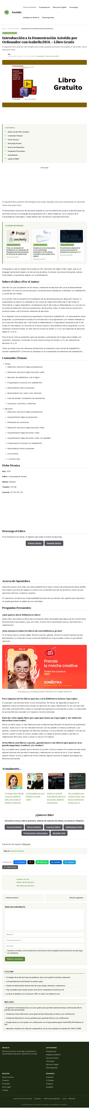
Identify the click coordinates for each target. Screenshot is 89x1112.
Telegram (49, 1084)
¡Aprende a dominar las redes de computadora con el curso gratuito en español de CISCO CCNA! (43, 1028)
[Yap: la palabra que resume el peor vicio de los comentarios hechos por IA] (77, 781)
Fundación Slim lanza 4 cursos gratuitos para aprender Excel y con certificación (37, 1018)
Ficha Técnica (13, 140)
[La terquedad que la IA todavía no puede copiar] (35, 781)
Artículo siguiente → (77, 898)
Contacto (5, 1080)
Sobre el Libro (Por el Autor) (18, 132)
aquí (27, 692)
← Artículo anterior (11, 898)
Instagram (49, 1087)
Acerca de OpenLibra (16, 147)
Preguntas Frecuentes (16, 151)
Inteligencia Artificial (31, 17)
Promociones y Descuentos (36, 833)
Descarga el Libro (15, 143)
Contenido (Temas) (15, 136)
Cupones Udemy (53, 827)
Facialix (17, 12)
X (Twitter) (50, 1080)
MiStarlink (71, 1098)
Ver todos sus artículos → (26, 886)
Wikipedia (26, 844)
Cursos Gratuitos (14, 827)
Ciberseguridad (48, 17)
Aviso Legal (6, 1087)
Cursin (64, 1098)
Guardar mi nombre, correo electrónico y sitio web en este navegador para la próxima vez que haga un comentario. (44, 952)
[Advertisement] (44, 115)
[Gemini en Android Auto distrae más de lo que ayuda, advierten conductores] (56, 781)
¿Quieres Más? (13, 159)
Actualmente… (13, 155)
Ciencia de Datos (29, 7)
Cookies (5, 1090)
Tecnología (73, 7)
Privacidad (6, 1084)
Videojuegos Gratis (74, 827)
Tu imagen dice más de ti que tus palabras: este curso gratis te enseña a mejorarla (38, 977)
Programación (44, 7)
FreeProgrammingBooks (51, 1098)
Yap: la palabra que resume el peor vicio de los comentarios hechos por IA (35, 990)
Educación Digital (52, 1064)
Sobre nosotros (8, 1077)
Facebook (49, 1077)
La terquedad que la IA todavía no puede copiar (35, 796)
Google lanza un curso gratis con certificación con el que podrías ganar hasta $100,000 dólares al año (43, 1023)
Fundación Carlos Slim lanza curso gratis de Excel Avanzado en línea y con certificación (40, 1014)
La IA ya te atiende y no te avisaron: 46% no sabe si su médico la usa (33, 994)
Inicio (4, 28)
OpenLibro (37, 1098)
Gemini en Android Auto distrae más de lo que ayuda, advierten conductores (35, 986)
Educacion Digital (59, 7)
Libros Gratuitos (34, 827)
